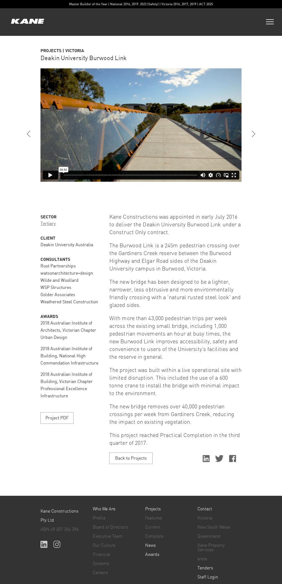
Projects (153, 509)
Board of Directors (110, 527)
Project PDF (57, 418)
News (150, 545)
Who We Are (104, 509)
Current (152, 527)
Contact (204, 509)
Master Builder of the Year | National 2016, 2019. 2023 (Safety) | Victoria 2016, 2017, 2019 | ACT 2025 (141, 4)
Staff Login (207, 577)
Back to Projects (131, 458)
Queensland (208, 536)
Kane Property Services (211, 547)
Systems (101, 563)
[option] (141, 125)
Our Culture (104, 545)
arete (202, 559)
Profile (99, 518)
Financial (101, 554)
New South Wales (214, 527)
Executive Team (108, 536)
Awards (152, 554)
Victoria (204, 518)
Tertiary (48, 223)
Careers (100, 572)
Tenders (205, 568)
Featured (153, 518)
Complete (154, 536)
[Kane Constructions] (27, 22)
